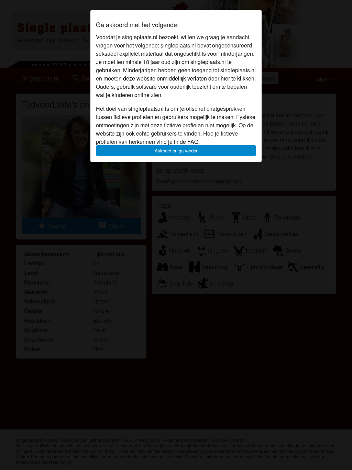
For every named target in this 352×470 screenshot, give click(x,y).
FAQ (192, 142)
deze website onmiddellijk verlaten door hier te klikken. (189, 78)
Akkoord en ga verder (176, 150)
